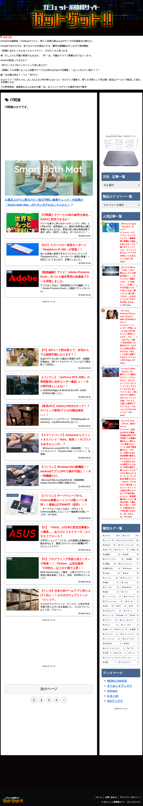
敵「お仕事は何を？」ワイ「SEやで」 (20, 75)
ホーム (99, 797)
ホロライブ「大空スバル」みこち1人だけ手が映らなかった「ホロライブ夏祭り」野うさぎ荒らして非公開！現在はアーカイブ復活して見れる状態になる (70, 80)
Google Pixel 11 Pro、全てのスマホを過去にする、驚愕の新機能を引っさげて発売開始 (44, 46)
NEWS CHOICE (117, 680)
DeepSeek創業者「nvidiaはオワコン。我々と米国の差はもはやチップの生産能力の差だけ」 (47, 41)
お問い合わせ (111, 797)
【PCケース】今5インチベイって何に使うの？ (24, 65)
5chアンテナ (115, 700)
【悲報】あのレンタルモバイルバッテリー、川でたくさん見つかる (34, 50)
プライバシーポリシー (129, 797)
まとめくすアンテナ (119, 685)
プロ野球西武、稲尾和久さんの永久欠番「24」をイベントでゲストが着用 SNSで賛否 (44, 87)
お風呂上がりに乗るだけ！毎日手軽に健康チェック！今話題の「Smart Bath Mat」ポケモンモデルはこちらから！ (44, 202)
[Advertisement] (49, 137)
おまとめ (7, 37)
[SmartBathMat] (121, 166)
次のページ (49, 689)
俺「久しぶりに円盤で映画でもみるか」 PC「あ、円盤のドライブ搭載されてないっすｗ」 (47, 55)
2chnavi (112, 690)
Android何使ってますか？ (14, 60)
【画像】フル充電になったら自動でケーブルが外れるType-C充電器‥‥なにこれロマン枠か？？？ (50, 70)
